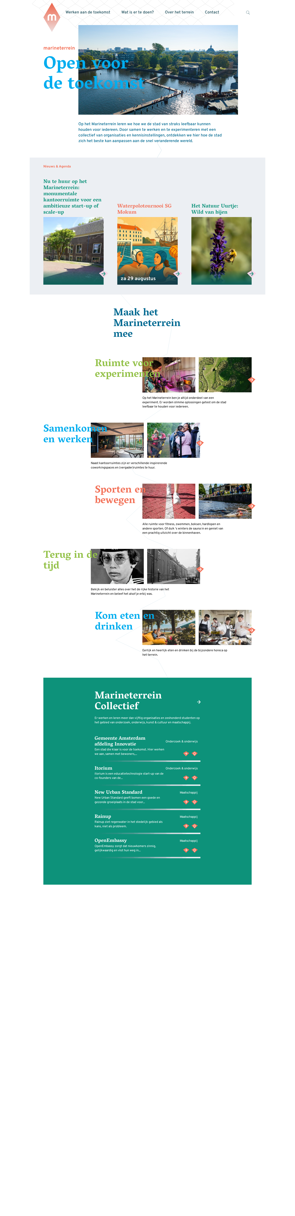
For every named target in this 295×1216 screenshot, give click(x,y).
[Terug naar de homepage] (51, 18)
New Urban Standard (118, 792)
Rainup (103, 816)
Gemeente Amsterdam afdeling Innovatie (120, 741)
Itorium (103, 768)
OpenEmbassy (111, 841)
